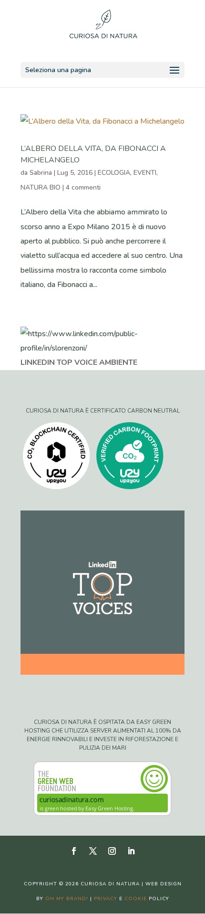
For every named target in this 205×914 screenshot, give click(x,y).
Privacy (105, 898)
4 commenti (83, 187)
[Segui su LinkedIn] (131, 851)
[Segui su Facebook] (74, 851)
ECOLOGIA (114, 172)
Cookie (135, 898)
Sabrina (41, 172)
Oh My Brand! (66, 898)
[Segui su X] (93, 851)
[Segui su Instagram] (112, 851)
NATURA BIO (40, 187)
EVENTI (144, 172)
